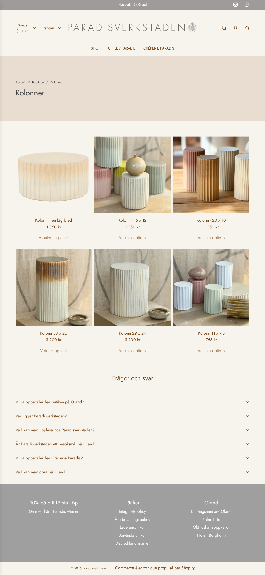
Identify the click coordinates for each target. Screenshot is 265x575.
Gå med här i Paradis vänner (53, 511)
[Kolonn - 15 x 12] (132, 174)
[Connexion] (235, 28)
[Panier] (247, 28)
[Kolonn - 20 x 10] (211, 174)
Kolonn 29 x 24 (132, 333)
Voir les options (132, 238)
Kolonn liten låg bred (53, 220)
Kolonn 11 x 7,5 (211, 333)
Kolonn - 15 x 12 (132, 220)
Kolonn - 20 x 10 (211, 220)
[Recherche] (224, 28)
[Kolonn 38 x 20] (54, 287)
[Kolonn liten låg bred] (54, 174)
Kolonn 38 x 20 (53, 333)
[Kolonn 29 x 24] (132, 287)
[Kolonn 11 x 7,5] (211, 287)
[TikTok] (247, 4)
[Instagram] (235, 4)
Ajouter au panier (54, 238)
